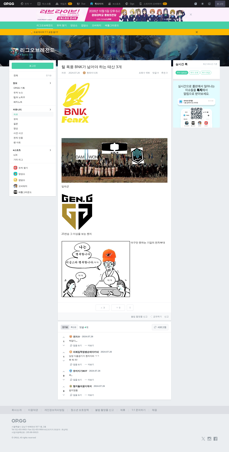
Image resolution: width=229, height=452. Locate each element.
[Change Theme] (202, 4)
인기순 (65, 327)
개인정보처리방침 (54, 410)
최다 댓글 (206, 72)
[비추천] (63, 345)
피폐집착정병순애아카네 (86, 351)
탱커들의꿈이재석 (82, 386)
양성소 (73, 25)
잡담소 (84, 25)
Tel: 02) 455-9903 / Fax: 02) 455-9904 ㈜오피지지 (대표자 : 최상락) (40, 429)
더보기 (91, 345)
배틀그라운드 (112, 25)
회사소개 (17, 409)
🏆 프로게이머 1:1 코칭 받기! (44, 32)
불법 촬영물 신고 (104, 410)
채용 (154, 409)
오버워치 (96, 25)
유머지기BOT (80, 370)
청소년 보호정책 (80, 410)
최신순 (73, 327)
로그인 (220, 3)
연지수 (76, 336)
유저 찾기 (62, 25)
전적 (27, 3)
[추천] (63, 337)
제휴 (122, 409)
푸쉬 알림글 (182, 72)
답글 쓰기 (77, 345)
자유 (64, 72)
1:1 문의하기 (139, 410)
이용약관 (33, 410)
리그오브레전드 (45, 25)
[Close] (191, 14)
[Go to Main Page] (9, 3)
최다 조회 (194, 72)
